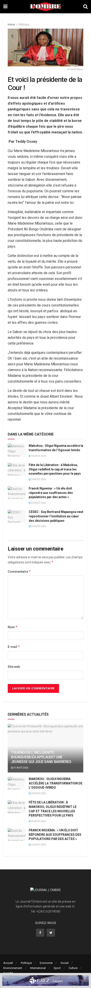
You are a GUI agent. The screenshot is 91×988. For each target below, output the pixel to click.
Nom (13, 627)
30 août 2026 (38, 456)
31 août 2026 (20, 768)
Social (64, 963)
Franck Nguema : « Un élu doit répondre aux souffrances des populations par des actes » (51, 493)
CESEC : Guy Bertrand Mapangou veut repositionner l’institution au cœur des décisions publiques (56, 516)
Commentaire (19, 571)
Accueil (8, 963)
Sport (57, 968)
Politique (24, 24)
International (38, 968)
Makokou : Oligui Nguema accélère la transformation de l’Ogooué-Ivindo (55, 783)
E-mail (14, 647)
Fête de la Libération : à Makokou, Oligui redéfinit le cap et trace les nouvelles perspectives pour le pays (55, 469)
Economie (46, 963)
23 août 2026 (38, 503)
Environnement (12, 968)
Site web (14, 666)
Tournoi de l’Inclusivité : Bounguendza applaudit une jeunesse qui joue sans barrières (41, 757)
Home (11, 24)
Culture (73, 968)
